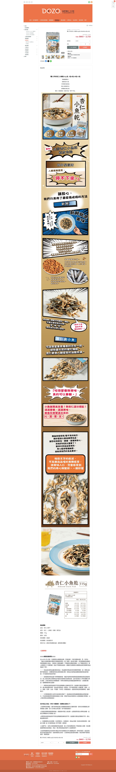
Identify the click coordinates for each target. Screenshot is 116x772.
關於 (32, 753)
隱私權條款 (50, 753)
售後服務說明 (44, 756)
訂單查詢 (37, 754)
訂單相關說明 (37, 756)
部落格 (32, 756)
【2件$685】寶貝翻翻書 (30, 33)
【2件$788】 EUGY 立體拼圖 (30, 31)
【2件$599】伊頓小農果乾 (30, 34)
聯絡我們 (32, 754)
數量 (68, 44)
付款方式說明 (44, 753)
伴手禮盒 (27, 43)
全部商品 (38, 753)
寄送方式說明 (44, 754)
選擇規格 (68, 40)
